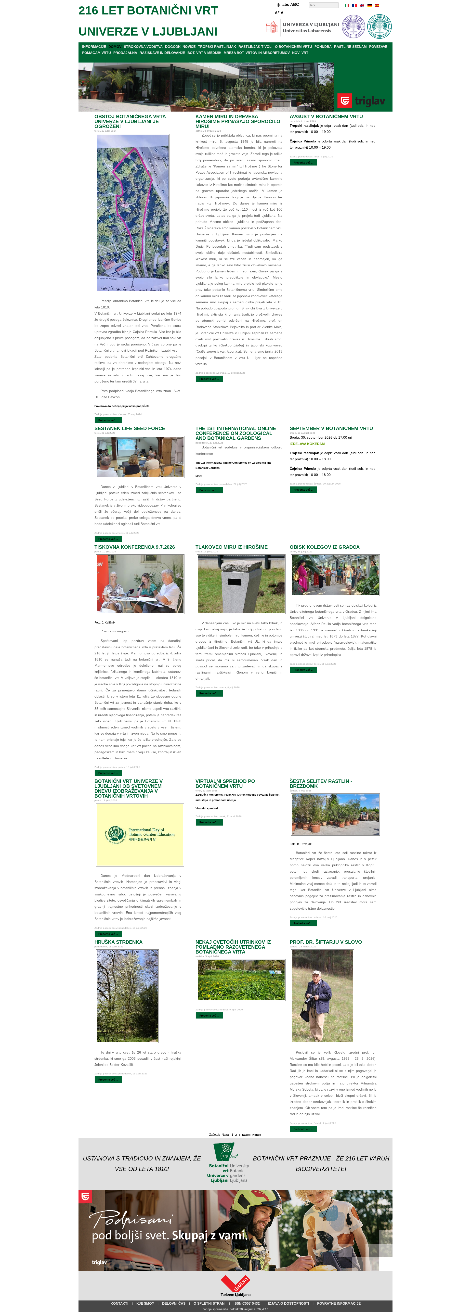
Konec (256, 1134)
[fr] (354, 5)
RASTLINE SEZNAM (350, 47)
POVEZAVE (378, 47)
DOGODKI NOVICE (180, 47)
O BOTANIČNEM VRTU (293, 47)
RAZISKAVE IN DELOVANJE (162, 53)
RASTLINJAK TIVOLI (255, 47)
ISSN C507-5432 (247, 1303)
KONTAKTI (119, 1303)
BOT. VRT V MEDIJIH (204, 53)
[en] (361, 5)
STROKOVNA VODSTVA (143, 47)
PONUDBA (323, 47)
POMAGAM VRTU (96, 53)
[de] (369, 5)
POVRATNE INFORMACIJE (339, 1303)
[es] (376, 5)
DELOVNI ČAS (173, 1303)
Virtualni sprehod (207, 808)
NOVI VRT (300, 53)
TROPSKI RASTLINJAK (217, 47)
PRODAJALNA (125, 53)
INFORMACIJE (94, 47)
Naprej (246, 1134)
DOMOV (114, 47)
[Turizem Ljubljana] (235, 1297)
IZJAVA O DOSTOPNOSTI (288, 1303)
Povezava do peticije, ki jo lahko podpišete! (122, 406)
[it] (347, 5)
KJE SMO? (145, 1303)
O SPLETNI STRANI (209, 1303)
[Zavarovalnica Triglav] (235, 1269)
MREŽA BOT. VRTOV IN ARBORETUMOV (257, 53)
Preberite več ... (108, 420)
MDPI (199, 476)
